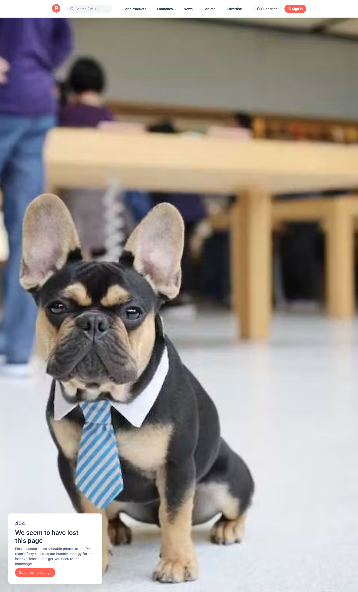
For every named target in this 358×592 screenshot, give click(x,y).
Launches (165, 9)
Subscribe (269, 9)
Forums (209, 9)
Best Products (135, 9)
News (188, 9)
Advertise (234, 9)
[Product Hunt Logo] (56, 8)
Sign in (297, 9)
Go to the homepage (35, 572)
